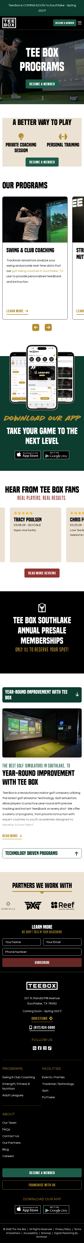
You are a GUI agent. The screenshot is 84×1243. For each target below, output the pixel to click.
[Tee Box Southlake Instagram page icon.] (44, 1048)
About (8, 1114)
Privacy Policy (63, 1229)
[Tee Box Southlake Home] (42, 986)
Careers (8, 1156)
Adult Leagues (12, 1095)
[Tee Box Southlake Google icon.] (34, 1048)
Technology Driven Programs (31, 853)
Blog (5, 1149)
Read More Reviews (42, 573)
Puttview (48, 1097)
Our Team (9, 1122)
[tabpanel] (35, 258)
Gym (45, 1090)
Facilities (51, 1069)
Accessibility (30, 1233)
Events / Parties (53, 1077)
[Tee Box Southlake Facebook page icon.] (39, 1048)
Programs (12, 1069)
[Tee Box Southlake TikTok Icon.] (49, 1048)
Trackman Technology (58, 1083)
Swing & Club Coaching (18, 1077)
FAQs (6, 1129)
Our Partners (11, 1142)
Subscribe (42, 962)
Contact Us (10, 1136)
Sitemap (46, 1233)
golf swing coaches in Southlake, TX (37, 270)
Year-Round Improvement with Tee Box (36, 695)
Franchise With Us (42, 1185)
